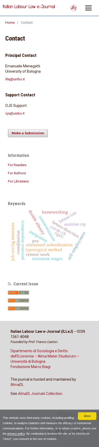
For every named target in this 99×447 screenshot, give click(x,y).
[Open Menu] (88, 8)
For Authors (17, 173)
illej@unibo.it (15, 79)
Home (10, 22)
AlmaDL (17, 385)
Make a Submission (28, 133)
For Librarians (18, 181)
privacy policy (16, 433)
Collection (40, 393)
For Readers (17, 165)
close (87, 416)
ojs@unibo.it (15, 113)
